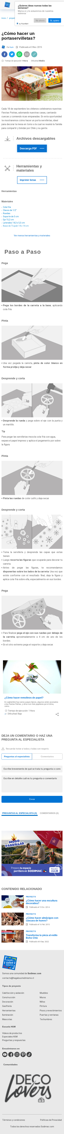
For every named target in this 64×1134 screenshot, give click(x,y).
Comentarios (47, 756)
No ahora (40, 20)
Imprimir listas (28, 180)
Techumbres (46, 1019)
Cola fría (7, 207)
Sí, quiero (54, 20)
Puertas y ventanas (49, 1015)
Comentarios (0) (49, 813)
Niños (42, 1002)
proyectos (13, 18)
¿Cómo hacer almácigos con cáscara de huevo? (42, 919)
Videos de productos (12, 1033)
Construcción (8, 997)
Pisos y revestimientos (51, 1010)
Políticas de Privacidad (51, 1120)
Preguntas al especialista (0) (19, 813)
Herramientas (8, 1010)
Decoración (7, 1002)
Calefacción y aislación (13, 993)
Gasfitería (7, 1006)
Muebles (44, 993)
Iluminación (7, 1015)
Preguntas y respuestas (13, 1040)
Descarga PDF (28, 148)
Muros (43, 997)
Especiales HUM (10, 1036)
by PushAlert (23, 23)
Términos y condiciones (13, 1120)
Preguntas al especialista (17, 756)
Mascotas (7, 1019)
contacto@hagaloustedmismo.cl (18, 978)
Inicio (3, 18)
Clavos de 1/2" (10, 210)
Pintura (43, 1006)
